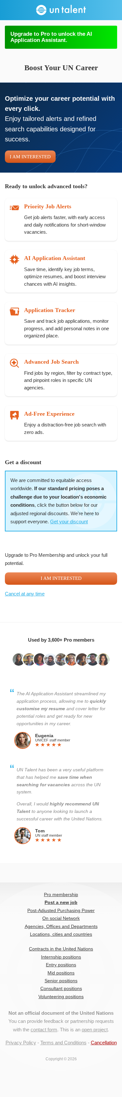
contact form (44, 1029)
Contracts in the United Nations (61, 949)
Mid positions (61, 973)
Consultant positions (61, 988)
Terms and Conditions (63, 1042)
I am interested (30, 156)
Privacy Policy (21, 1042)
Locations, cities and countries (61, 934)
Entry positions (61, 964)
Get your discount (69, 521)
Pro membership (61, 894)
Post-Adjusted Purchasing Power (61, 910)
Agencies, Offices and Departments (61, 926)
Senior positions (61, 980)
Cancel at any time (25, 593)
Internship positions (61, 957)
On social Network (61, 918)
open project (95, 1029)
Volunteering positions (61, 996)
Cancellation (104, 1042)
